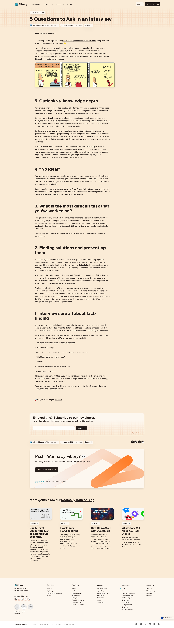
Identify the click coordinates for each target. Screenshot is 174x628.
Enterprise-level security (19, 613)
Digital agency (51, 591)
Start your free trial (47, 469)
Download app (76, 602)
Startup (49, 595)
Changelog (125, 603)
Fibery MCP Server (78, 600)
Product (49, 588)
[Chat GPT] (15, 599)
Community (100, 603)
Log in (139, 4)
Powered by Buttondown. (134, 433)
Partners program (127, 595)
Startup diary (150, 591)
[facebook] (132, 442)
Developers (100, 598)
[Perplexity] (28, 599)
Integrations (76, 595)
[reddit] (142, 442)
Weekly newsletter (127, 605)
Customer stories (127, 591)
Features (75, 591)
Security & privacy (127, 609)
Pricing (69, 4)
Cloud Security (69, 624)
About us (149, 588)
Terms (35, 624)
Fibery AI (75, 598)
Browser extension (78, 605)
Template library (77, 593)
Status (99, 600)
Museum (149, 595)
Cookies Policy (56, 624)
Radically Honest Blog (78, 500)
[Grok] (25, 599)
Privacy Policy (44, 624)
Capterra (63, 482)
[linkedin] (139, 442)
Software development (54, 593)
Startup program (127, 598)
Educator (58, 399)
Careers (149, 593)
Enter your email (38, 425)
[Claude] (19, 599)
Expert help (100, 591)
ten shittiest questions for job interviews (79, 40)
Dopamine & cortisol (128, 593)
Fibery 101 (125, 607)
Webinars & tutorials (103, 593)
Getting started (102, 588)
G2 (56, 482)
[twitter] (135, 442)
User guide (100, 596)
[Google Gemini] (22, 599)
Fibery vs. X (125, 600)
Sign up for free (153, 4)
